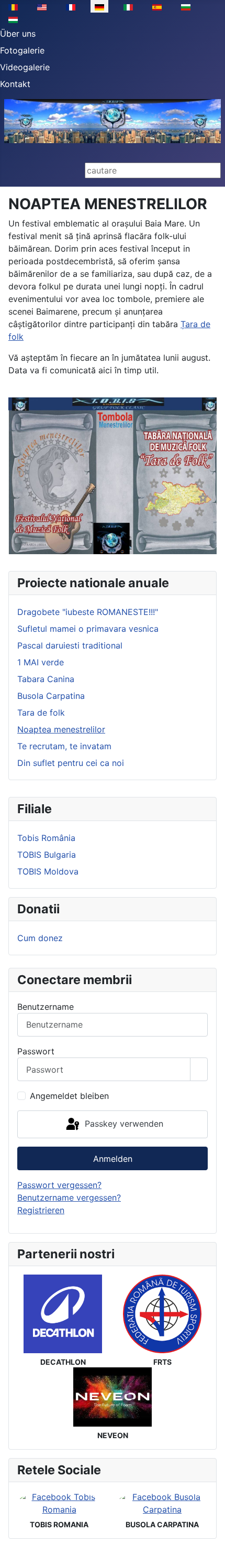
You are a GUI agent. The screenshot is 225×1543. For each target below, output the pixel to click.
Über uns (18, 33)
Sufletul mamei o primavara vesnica (88, 628)
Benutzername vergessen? (69, 1197)
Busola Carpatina (51, 695)
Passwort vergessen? (59, 1185)
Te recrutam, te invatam (64, 746)
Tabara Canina (45, 679)
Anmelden (112, 1158)
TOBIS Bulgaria (46, 854)
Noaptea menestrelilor (61, 729)
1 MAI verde (40, 662)
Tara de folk (41, 712)
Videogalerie (25, 67)
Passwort (35, 1051)
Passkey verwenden (122, 1123)
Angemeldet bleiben (69, 1096)
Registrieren (40, 1210)
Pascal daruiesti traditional (69, 645)
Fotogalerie (22, 50)
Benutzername (45, 1006)
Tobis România (46, 838)
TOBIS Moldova (47, 871)
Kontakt (15, 84)
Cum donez (40, 938)
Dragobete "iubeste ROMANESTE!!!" (87, 612)
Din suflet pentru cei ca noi (70, 763)
